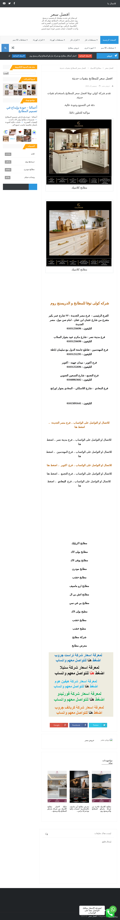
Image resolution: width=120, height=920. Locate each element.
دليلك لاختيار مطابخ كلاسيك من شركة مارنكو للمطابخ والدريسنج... (57, 809)
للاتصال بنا (111, 3)
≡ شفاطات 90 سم (108, 48)
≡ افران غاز (75, 40)
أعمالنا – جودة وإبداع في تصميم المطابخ (21, 109)
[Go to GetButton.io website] (113, 917)
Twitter (95, 725)
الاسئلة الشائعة (88, 56)
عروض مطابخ (73, 48)
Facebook (76, 725)
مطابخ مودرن (29, 169)
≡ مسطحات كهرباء (57, 40)
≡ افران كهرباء (39, 40)
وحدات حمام (30, 177)
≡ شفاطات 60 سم (20, 40)
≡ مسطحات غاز (91, 40)
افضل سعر (60, 14)
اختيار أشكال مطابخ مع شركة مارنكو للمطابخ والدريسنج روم (56, 56)
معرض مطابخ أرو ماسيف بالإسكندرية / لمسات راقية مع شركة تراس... (79, 809)
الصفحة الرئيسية (109, 40)
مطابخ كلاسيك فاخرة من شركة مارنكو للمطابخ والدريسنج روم (101, 809)
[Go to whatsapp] (113, 909)
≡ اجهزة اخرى (90, 48)
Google (57, 725)
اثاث (33, 154)
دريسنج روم (30, 162)
